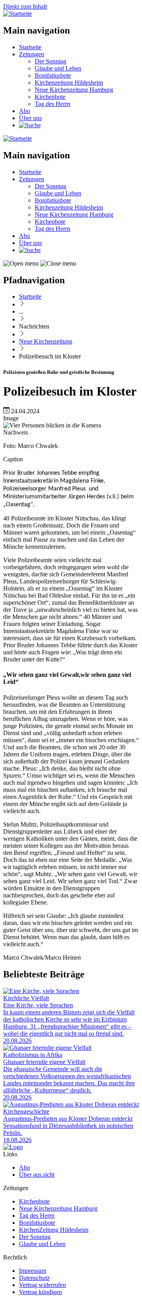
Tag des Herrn (52, 103)
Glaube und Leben (58, 68)
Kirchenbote (50, 96)
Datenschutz (34, 1277)
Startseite (30, 47)
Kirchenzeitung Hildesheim (69, 82)
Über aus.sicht (36, 1174)
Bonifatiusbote (53, 75)
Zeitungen (31, 54)
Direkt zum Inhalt (25, 6)
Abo (24, 111)
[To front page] (13, 1147)
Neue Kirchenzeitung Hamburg (74, 89)
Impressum (32, 1270)
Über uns (30, 118)
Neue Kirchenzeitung (45, 341)
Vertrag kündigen (40, 1292)
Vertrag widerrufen (42, 1285)
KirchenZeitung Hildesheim (53, 1229)
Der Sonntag (50, 61)
